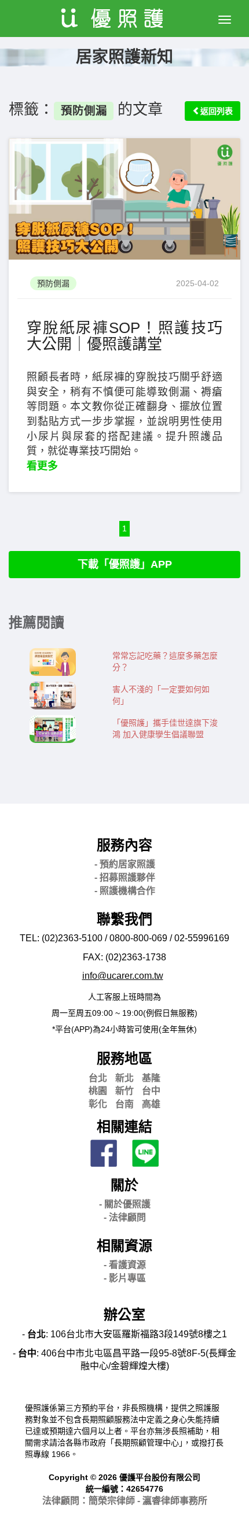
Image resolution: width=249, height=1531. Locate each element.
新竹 (124, 1091)
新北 (124, 1078)
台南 (124, 1104)
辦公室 (124, 1314)
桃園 (98, 1091)
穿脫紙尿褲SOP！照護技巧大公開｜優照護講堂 (124, 336)
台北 (98, 1078)
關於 (124, 1185)
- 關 (125, 1204)
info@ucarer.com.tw (122, 976)
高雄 (151, 1104)
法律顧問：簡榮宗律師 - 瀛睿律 (124, 1501)
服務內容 (124, 845)
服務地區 (124, 1058)
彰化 (98, 1104)
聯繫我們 (124, 919)
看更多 (42, 466)
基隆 (151, 1078)
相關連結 (124, 1126)
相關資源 (124, 1245)
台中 (151, 1091)
